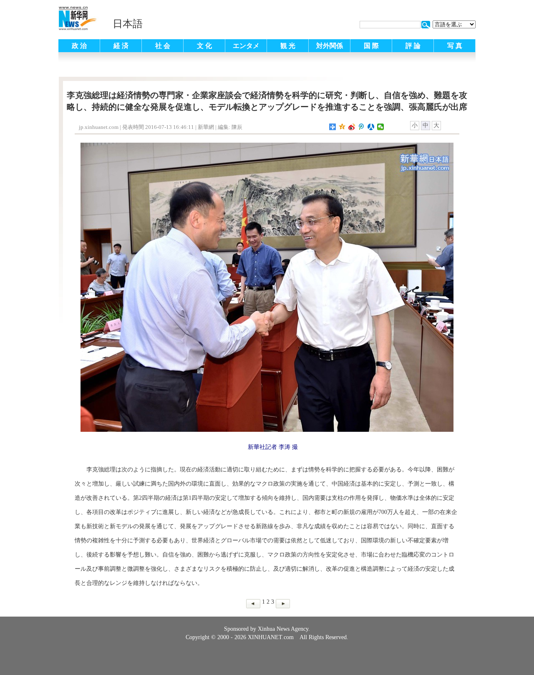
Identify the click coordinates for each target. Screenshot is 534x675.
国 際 (371, 45)
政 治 (79, 45)
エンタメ (246, 45)
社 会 (162, 45)
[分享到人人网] (371, 126)
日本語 (128, 23)
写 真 (454, 45)
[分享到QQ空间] (342, 126)
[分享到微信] (380, 126)
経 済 (120, 45)
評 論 (413, 45)
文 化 (204, 45)
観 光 (287, 45)
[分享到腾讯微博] (361, 126)
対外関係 (329, 45)
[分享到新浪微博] (351, 126)
